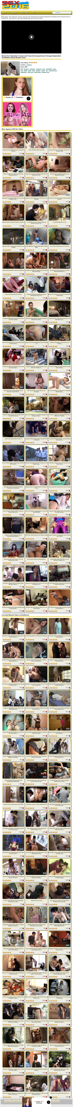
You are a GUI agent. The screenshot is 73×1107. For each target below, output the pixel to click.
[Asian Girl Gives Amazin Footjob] (13, 277)
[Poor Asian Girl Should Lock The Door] (59, 229)
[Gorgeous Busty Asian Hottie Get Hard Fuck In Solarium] (36, 421)
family (25, 70)
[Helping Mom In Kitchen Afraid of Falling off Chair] (36, 469)
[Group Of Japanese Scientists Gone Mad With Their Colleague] (13, 1003)
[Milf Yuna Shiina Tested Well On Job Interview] (36, 373)
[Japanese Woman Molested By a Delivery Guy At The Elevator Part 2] (36, 642)
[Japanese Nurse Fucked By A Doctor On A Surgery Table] (59, 132)
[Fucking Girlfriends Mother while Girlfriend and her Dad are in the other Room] (59, 421)
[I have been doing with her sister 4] (13, 421)
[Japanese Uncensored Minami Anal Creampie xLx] (36, 325)
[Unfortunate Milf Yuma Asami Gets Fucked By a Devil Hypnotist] (13, 349)
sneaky (43, 70)
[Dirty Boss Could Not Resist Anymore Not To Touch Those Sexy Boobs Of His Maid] (13, 618)
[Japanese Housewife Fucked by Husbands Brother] (13, 132)
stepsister (39, 69)
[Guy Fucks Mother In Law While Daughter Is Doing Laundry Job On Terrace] (36, 397)
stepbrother (49, 69)
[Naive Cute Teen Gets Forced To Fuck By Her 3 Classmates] (59, 277)
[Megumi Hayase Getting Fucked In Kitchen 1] (13, 204)
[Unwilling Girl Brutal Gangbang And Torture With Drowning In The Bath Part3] (36, 253)
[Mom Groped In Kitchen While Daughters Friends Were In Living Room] (13, 493)
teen (22, 70)
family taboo (37, 72)
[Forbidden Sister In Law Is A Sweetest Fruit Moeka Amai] (59, 445)
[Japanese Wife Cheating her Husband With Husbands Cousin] (13, 397)
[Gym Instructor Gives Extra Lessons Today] (59, 469)
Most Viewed (24, 12)
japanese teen (45, 72)
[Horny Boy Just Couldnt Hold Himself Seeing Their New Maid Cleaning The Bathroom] (59, 835)
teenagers (32, 69)
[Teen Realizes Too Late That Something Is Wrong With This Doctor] (59, 690)
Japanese (29, 65)
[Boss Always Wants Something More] (36, 541)
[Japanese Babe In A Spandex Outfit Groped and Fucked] (59, 517)
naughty (38, 70)
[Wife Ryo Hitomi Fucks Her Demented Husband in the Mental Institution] (13, 469)
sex (47, 70)
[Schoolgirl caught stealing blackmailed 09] (36, 787)
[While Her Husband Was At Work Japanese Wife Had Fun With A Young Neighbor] (36, 301)
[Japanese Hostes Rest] (36, 883)
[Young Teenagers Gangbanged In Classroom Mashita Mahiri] (36, 493)
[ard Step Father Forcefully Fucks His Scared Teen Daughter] (59, 618)
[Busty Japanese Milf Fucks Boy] (36, 132)
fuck (43, 69)
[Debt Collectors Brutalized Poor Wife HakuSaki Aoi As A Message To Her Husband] (59, 1051)
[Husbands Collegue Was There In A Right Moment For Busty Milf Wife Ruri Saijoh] (13, 907)
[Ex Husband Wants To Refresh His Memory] (36, 618)
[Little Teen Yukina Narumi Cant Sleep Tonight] (36, 517)
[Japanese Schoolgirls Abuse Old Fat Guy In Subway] (36, 180)
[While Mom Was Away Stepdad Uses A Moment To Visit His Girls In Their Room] (13, 373)
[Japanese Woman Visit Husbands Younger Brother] (36, 1051)
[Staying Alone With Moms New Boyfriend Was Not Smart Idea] (36, 738)
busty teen (30, 72)
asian (33, 70)
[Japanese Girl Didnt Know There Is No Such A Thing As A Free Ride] (36, 566)
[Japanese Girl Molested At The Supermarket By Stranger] (59, 979)
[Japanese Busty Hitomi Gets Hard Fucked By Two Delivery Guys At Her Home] (59, 714)
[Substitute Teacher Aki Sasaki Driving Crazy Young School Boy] (59, 931)
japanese (26, 69)
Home (4, 12)
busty (54, 69)
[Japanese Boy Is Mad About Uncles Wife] (13, 787)
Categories (13, 12)
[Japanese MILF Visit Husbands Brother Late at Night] (13, 229)
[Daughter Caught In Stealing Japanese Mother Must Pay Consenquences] (36, 277)
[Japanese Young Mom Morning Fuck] (59, 1075)
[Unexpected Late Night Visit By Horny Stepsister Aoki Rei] (59, 156)
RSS (33, 12)
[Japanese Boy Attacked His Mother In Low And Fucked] (36, 590)
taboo (29, 70)
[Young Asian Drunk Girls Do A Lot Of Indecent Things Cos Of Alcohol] (59, 541)
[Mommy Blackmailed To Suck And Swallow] (13, 253)
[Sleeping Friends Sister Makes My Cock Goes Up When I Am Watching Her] (13, 180)
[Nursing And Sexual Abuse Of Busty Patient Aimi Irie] (59, 180)
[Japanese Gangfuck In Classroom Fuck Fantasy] (59, 325)
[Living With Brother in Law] (59, 204)
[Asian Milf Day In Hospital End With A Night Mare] (36, 229)
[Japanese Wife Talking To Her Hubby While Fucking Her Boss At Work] (59, 493)
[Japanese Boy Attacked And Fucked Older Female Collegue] (59, 859)
